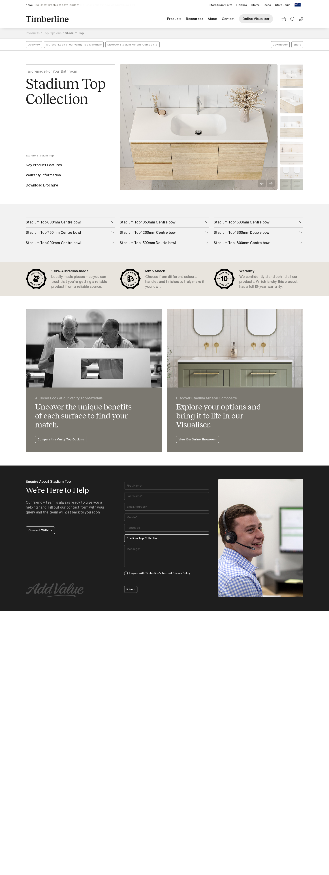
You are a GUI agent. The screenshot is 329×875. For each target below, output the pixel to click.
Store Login (282, 4)
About (212, 19)
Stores (255, 4)
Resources (194, 19)
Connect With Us (40, 530)
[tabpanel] (71, 278)
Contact (228, 19)
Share (297, 44)
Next (271, 183)
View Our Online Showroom (197, 439)
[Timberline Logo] (47, 19)
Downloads (280, 44)
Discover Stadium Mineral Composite (132, 44)
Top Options (52, 33)
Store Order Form (220, 4)
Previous (262, 183)
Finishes (241, 4)
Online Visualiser (256, 19)
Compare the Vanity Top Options (61, 439)
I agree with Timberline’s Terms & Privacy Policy (159, 573)
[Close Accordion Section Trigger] (112, 165)
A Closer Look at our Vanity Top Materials (74, 44)
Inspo (267, 4)
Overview (34, 44)
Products (174, 19)
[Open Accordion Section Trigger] (113, 222)
